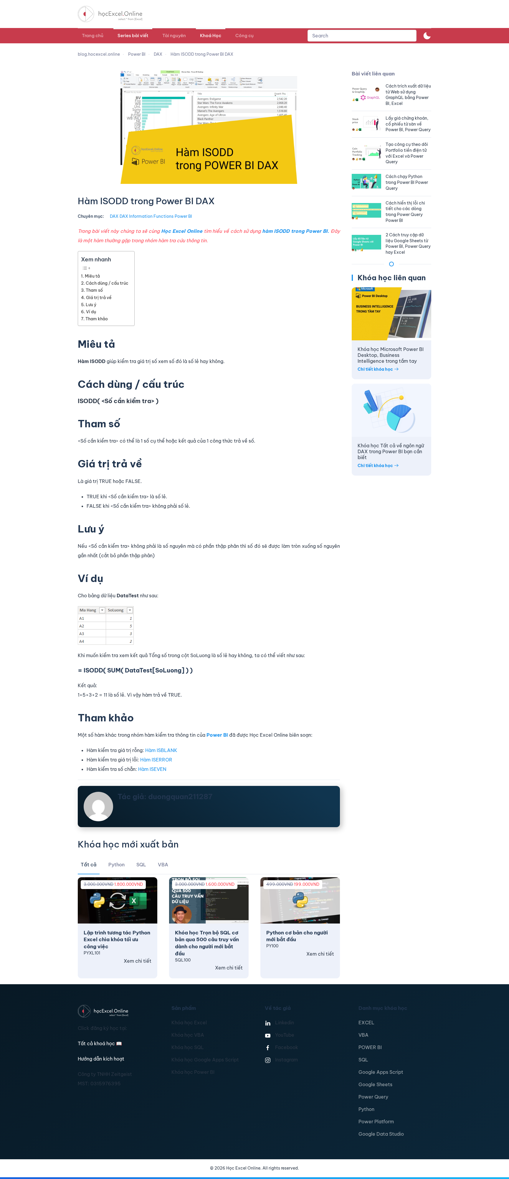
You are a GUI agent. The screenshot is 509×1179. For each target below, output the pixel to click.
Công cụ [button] (244, 35)
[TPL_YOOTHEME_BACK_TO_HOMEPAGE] (115, 14)
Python (366, 1109)
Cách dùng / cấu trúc (107, 283)
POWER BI (370, 1047)
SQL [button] (141, 865)
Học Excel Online (181, 231)
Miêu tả (92, 276)
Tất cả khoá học (100, 1043)
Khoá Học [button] (210, 35)
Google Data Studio (381, 1134)
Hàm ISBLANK (161, 750)
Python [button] (116, 865)
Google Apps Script (380, 1072)
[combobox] (362, 36)
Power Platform (376, 1121)
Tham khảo (96, 318)
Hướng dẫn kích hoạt (101, 1059)
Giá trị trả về (99, 297)
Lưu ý (91, 304)
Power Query (373, 1097)
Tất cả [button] (89, 865)
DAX (114, 216)
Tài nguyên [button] (174, 35)
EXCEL (366, 1022)
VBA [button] (163, 865)
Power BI (183, 216)
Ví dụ (91, 311)
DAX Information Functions (146, 216)
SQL (363, 1060)
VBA (363, 1035)
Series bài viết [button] (133, 35)
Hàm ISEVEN (152, 769)
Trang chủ (92, 35)
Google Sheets (375, 1084)
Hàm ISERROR (156, 760)
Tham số (94, 290)
